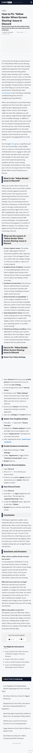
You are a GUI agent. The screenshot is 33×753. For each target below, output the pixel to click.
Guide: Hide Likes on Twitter (14, 659)
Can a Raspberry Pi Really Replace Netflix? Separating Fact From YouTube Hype (16, 688)
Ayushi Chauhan (8, 32)
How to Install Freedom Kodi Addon (17, 662)
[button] (30, 750)
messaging (14, 144)
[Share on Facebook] (15, 57)
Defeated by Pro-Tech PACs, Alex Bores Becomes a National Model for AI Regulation (16, 706)
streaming (5, 93)
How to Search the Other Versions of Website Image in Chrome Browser (16, 653)
